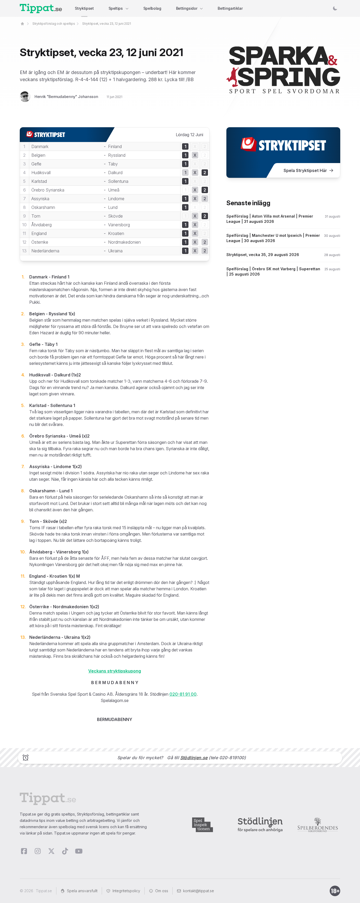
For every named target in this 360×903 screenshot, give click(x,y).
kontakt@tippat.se (198, 891)
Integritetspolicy (126, 891)
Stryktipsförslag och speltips (53, 24)
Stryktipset (84, 8)
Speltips (116, 8)
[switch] (335, 8)
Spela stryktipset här (305, 170)
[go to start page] (22, 24)
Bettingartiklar (230, 8)
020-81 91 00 (183, 694)
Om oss (161, 891)
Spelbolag (152, 8)
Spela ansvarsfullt (82, 891)
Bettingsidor (186, 8)
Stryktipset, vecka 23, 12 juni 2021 (106, 24)
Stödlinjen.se (194, 757)
